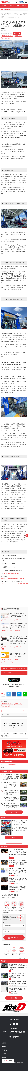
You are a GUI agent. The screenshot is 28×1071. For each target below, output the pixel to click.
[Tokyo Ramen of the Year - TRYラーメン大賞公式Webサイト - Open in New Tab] (14, 1037)
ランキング (4, 5)
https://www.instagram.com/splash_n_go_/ (13, 578)
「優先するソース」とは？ (14, 686)
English (11, 1019)
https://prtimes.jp (12, 764)
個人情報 (4, 1046)
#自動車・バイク (18, 35)
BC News (8, 9)
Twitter (11, 1024)
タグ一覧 (4, 1053)
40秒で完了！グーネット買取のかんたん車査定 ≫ (14, 668)
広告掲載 (4, 1057)
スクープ (12, 5)
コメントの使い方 (22, 711)
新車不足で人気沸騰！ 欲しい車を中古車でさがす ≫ (14, 672)
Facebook (14, 1024)
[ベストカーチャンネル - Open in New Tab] (14, 749)
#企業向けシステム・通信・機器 (8, 633)
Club (21, 2)
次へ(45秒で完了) (14, 937)
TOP (2, 9)
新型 (18, 5)
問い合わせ (4, 1050)
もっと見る (14, 812)
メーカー (5, 922)
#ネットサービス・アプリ (7, 661)
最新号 (14, 837)
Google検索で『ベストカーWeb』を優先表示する (14, 684)
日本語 (17, 1019)
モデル (4, 929)
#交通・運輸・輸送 (6, 38)
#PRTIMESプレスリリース (7, 35)
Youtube (17, 1024)
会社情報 (4, 1042)
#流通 (3, 649)
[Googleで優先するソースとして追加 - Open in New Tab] (14, 680)
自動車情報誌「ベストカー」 (5, 2)
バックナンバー (14, 842)
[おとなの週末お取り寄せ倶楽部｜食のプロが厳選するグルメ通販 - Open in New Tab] (8, 1032)
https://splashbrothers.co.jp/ (12, 573)
